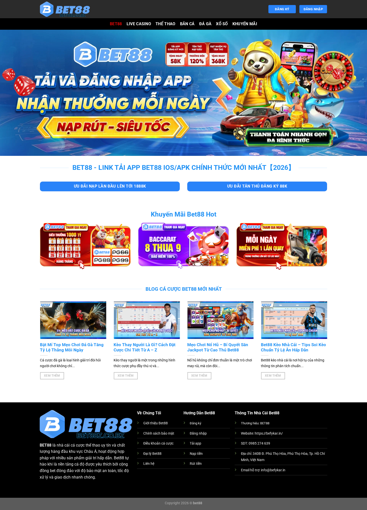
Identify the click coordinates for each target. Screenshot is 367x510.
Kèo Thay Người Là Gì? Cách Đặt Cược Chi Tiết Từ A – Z (144, 347)
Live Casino (139, 23)
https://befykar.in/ (269, 433)
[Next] (318, 334)
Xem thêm (51, 375)
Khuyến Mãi (244, 23)
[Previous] (47, 334)
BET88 (116, 23)
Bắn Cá (187, 23)
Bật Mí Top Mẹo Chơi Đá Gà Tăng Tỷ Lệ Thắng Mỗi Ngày (71, 347)
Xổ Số (222, 23)
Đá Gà (205, 23)
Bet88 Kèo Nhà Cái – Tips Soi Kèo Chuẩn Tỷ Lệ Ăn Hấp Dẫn (293, 347)
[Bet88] (65, 9)
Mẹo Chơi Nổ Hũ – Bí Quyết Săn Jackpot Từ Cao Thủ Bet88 (217, 347)
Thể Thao (166, 23)
